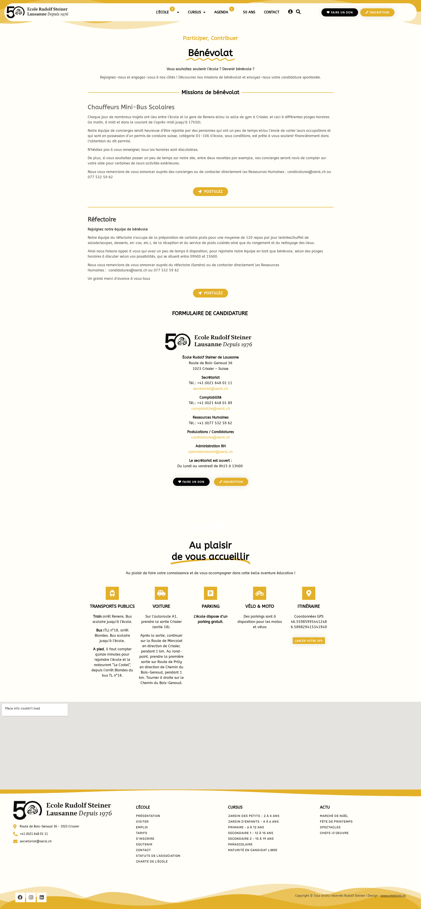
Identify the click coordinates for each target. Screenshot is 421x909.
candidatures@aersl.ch (210, 437)
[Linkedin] (41, 897)
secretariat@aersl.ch (210, 389)
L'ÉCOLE (143, 807)
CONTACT (271, 12)
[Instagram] (31, 897)
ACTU (325, 807)
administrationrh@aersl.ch (210, 452)
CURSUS (194, 12)
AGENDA (223, 10)
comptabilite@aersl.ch (210, 408)
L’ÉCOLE (164, 10)
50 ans (249, 12)
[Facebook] (20, 897)
